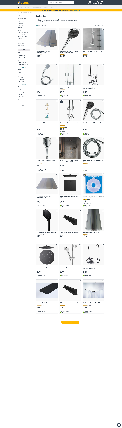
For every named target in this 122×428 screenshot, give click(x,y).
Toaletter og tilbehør (22, 36)
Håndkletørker (21, 45)
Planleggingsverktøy (36, 7)
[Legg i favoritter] (57, 29)
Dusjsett (20, 27)
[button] (71, 2)
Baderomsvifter (21, 40)
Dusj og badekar (24, 12)
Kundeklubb (46, 7)
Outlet (52, 7)
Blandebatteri (21, 38)
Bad (18, 12)
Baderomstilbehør (22, 34)
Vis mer (24, 67)
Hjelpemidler (21, 43)
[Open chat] (119, 425)
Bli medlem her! (76, 10)
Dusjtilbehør (21, 25)
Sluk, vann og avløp (22, 18)
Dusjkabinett (21, 28)
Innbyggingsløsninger (23, 32)
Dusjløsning (20, 23)
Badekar (20, 30)
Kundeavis (27, 7)
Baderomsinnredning (22, 20)
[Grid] (37, 25)
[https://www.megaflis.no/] (23, 2)
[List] (39, 25)
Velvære (19, 41)
